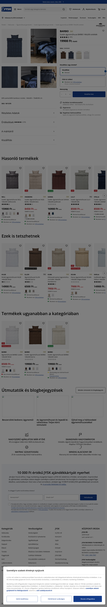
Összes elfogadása (88, 599)
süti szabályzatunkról (44, 590)
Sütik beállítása (22, 599)
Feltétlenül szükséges (56, 599)
